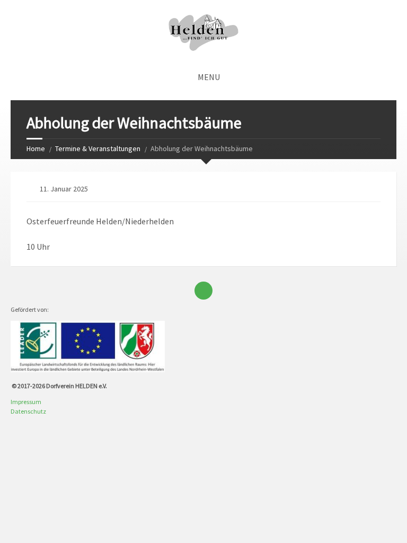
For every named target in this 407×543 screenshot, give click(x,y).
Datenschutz (28, 411)
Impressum (26, 402)
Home (35, 148)
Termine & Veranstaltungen (97, 148)
